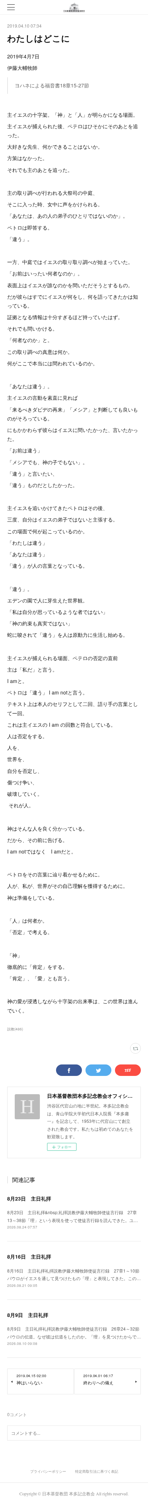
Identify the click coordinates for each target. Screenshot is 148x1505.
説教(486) (15, 1029)
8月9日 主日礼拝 (27, 1314)
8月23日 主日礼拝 (29, 1198)
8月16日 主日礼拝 (29, 1256)
